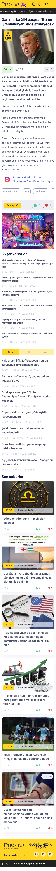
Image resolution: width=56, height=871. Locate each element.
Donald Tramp (10, 191)
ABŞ (26, 191)
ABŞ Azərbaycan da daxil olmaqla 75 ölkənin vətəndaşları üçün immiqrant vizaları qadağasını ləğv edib (27, 263)
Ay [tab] (45, 352)
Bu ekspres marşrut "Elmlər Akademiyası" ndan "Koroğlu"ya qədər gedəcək (26, 396)
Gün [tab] (10, 352)
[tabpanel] (28, 414)
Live (22, 855)
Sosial (14, 406)
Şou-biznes (17, 422)
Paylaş (10, 205)
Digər (14, 386)
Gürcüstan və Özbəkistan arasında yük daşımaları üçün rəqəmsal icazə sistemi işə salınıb (27, 577)
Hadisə (15, 370)
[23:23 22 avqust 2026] (28, 674)
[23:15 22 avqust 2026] (28, 733)
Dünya (7, 69)
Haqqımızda (10, 855)
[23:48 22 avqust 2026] (28, 552)
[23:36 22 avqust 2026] (28, 611)
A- (46, 69)
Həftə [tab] (28, 352)
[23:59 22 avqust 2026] (28, 497)
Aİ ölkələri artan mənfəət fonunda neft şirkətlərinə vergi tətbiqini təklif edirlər (26, 699)
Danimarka (41, 191)
